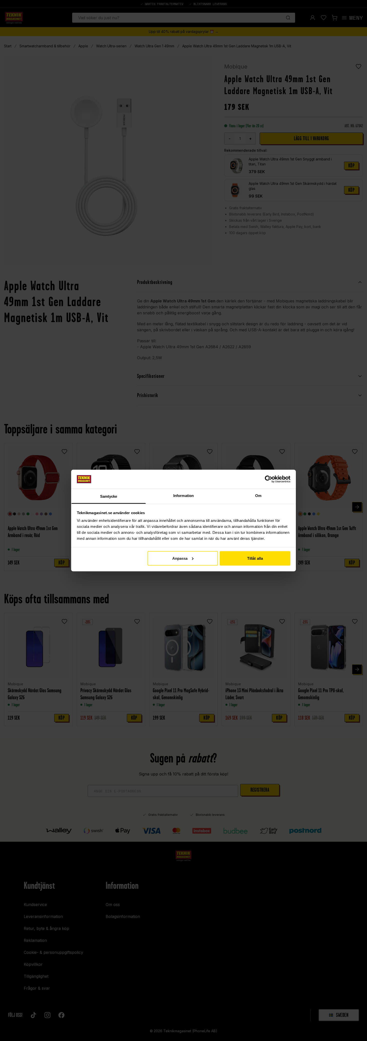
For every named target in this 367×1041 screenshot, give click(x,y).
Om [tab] (258, 495)
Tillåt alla (255, 558)
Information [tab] (183, 495)
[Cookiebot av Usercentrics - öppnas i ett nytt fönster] (268, 479)
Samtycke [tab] (108, 496)
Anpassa (180, 558)
